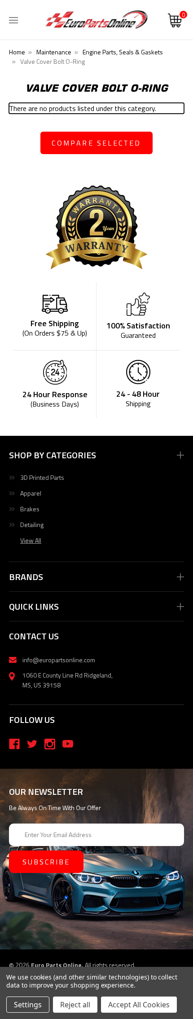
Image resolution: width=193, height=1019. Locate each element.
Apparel (30, 493)
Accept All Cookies (139, 1005)
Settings (28, 1005)
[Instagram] (49, 744)
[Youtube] (67, 744)
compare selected (96, 142)
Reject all (75, 1005)
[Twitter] (32, 744)
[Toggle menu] (13, 18)
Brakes (29, 509)
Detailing (32, 524)
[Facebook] (14, 744)
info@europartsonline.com (58, 660)
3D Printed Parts (42, 477)
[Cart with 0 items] (175, 21)
